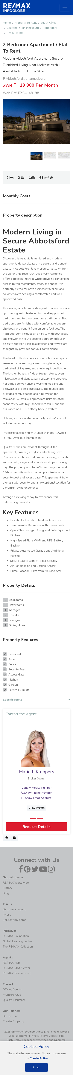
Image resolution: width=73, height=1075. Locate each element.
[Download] (14, 838)
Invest (7, 915)
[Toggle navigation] (65, 7)
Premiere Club (12, 995)
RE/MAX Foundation (16, 936)
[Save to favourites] (6, 838)
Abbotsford (49, 28)
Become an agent (14, 909)
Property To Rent (26, 23)
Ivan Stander (36, 772)
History (7, 888)
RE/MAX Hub (11, 963)
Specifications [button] (12, 700)
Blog (6, 893)
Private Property (13, 1021)
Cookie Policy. (39, 1058)
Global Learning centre (17, 941)
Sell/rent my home (14, 920)
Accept (36, 1067)
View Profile (37, 808)
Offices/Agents (12, 989)
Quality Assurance (14, 1000)
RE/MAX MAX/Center (16, 968)
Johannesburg (30, 28)
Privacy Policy (39, 1036)
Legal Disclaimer (18, 1036)
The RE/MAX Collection (18, 946)
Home (7, 23)
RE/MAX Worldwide (16, 883)
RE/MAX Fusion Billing (17, 973)
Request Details (36, 826)
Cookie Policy (56, 1036)
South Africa (48, 23)
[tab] (36, 700)
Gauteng (12, 28)
